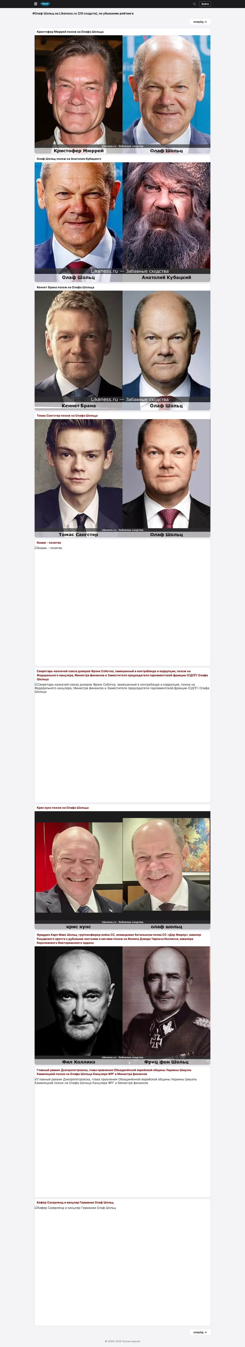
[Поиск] (194, 4)
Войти (205, 4)
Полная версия (131, 1341)
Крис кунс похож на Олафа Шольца (63, 807)
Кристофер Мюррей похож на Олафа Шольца (70, 31)
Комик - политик (49, 542)
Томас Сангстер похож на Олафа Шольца (67, 415)
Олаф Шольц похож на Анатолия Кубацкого (69, 159)
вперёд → (200, 21)
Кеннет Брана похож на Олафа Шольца (65, 287)
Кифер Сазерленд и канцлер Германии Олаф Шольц (75, 1202)
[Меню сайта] (41, 4)
